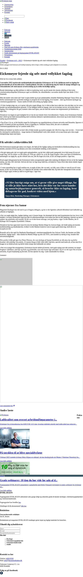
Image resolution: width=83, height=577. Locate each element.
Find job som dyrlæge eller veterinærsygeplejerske (21, 47)
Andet (9, 544)
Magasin (7, 32)
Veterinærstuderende (14, 542)
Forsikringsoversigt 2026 (12, 49)
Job (5, 34)
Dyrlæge (10, 539)
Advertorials (8, 10)
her (20, 502)
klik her (23, 506)
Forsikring (7, 36)
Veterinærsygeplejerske (15, 541)
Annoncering (8, 5)
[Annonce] (41, 271)
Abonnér (7, 8)
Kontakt (7, 12)
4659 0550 (9, 558)
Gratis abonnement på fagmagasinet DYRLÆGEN (21, 53)
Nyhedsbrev (8, 6)
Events (6, 38)
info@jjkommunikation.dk (13, 560)
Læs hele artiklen (6, 428)
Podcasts (7, 30)
